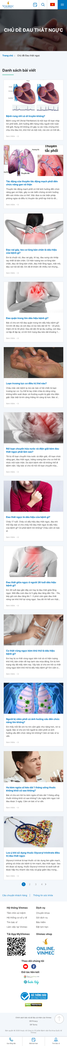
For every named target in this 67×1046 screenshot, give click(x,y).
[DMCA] (33, 1005)
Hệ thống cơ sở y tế (17, 917)
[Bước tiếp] (31, 982)
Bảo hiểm (41, 922)
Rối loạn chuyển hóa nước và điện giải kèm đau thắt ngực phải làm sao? (32, 450)
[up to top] (59, 1019)
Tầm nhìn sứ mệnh (16, 913)
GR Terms (33, 1025)
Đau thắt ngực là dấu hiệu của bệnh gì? (28, 517)
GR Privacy (33, 1021)
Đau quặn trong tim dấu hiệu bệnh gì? (27, 318)
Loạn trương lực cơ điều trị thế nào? (26, 383)
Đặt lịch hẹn (42, 927)
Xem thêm (10, 136)
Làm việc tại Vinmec (17, 927)
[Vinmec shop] (45, 946)
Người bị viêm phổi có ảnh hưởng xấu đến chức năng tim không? (33, 721)
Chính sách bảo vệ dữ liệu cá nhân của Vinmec (34, 1018)
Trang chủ (7, 55)
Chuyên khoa (43, 913)
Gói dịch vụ (42, 917)
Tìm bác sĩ (12, 922)
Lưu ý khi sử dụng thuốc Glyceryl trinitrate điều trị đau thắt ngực (33, 854)
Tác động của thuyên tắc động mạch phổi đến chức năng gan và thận (32, 183)
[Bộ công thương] (33, 996)
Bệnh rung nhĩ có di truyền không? (25, 116)
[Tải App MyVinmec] (16, 946)
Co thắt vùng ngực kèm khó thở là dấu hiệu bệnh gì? (30, 652)
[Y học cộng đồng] (31, 976)
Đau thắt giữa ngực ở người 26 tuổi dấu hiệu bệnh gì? (31, 584)
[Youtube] (25, 966)
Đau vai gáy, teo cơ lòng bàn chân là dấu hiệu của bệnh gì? (31, 251)
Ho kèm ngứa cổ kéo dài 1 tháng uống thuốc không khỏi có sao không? (31, 789)
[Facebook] (33, 966)
